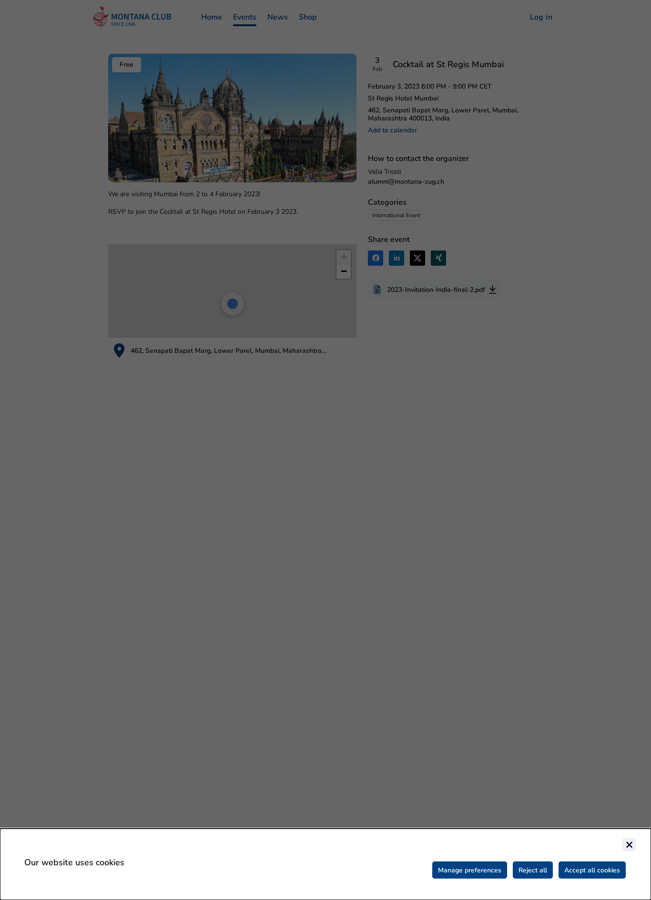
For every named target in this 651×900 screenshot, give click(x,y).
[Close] (629, 844)
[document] (325, 864)
